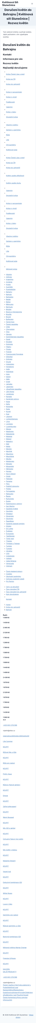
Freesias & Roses (9, 958)
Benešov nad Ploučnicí (15, 995)
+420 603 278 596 (10, 725)
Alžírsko (9, 277)
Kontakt (9, 599)
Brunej (8, 317)
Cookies (9, 574)
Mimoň (11, 990)
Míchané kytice (11, 269)
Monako (9, 464)
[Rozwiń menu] (32, 3)
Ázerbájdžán (11, 289)
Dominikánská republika (15, 337)
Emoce (5, 796)
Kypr (7, 414)
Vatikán (9, 558)
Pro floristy (10, 581)
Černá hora (10, 322)
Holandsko (10, 364)
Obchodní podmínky (13, 576)
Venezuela (10, 563)
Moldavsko (10, 461)
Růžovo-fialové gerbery (11, 785)
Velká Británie (11, 561)
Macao (8, 429)
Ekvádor (9, 342)
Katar (8, 402)
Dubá (5, 992)
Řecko (8, 496)
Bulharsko (9, 319)
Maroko (9, 449)
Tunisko (9, 546)
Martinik (9, 451)
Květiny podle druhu (13, 183)
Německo (9, 469)
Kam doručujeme (12, 594)
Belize (8, 302)
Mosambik (10, 466)
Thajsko (9, 541)
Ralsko (16, 990)
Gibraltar (9, 357)
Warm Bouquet (8, 817)
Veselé (25, 995)
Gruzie (8, 362)
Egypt (8, 339)
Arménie (9, 282)
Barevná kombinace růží (12, 937)
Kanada (9, 397)
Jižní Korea (10, 392)
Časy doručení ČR (12, 589)
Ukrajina (9, 551)
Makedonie (10, 434)
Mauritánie (10, 456)
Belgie (8, 299)
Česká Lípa (7, 985)
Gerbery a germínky (13, 130)
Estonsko (9, 344)
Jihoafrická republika (13, 389)
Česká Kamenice (9, 997)
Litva (8, 421)
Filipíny (8, 347)
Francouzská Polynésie (14, 354)
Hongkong (10, 367)
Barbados (9, 297)
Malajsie (9, 436)
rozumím (9, 1000)
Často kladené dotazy (14, 571)
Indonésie (9, 372)
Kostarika (9, 406)
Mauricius (9, 454)
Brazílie (8, 314)
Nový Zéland (11, 474)
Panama (9, 481)
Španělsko (10, 521)
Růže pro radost (9, 763)
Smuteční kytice (12, 117)
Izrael (8, 382)
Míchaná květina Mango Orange (14, 948)
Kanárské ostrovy (12, 399)
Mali (7, 444)
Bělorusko (9, 304)
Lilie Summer (8, 741)
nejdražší (25, 736)
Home (8, 605)
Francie (9, 352)
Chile (8, 327)
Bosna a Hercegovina (14, 312)
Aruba (8, 284)
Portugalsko (10, 491)
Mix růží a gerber (9, 828)
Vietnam (9, 566)
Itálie (8, 379)
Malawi (8, 439)
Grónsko (9, 359)
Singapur (9, 514)
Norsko (8, 471)
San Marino (10, 506)
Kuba (8, 409)
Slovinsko (9, 519)
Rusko (8, 501)
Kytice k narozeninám (14, 92)
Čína (7, 332)
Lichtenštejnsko (12, 419)
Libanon (9, 416)
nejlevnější (18, 736)
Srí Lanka (9, 529)
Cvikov (20, 985)
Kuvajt (8, 411)
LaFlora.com (19, 997)
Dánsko (9, 334)
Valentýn (9, 107)
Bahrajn (9, 294)
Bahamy (9, 292)
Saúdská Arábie (12, 509)
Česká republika (12, 324)
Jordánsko (10, 394)
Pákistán (9, 479)
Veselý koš (7, 872)
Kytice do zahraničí (13, 84)
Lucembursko (11, 426)
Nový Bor (14, 985)
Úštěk (27, 992)
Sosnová (10, 992)
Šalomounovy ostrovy (14, 504)
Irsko (8, 374)
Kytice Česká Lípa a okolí (15, 74)
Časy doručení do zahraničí (16, 592)
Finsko (8, 349)
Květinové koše (11, 150)
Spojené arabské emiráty (15, 524)
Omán (8, 476)
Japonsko (9, 387)
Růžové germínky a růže (12, 926)
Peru (8, 484)
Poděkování (10, 102)
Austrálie (9, 287)
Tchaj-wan (10, 539)
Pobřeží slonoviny (12, 486)
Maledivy (9, 441)
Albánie (9, 274)
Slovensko (10, 516)
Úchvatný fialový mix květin (13, 839)
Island (8, 377)
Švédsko (9, 531)
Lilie (7, 140)
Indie (8, 369)
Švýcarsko (10, 534)
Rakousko (9, 494)
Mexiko (8, 459)
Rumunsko (10, 499)
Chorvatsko (10, 329)
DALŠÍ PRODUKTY (9, 972)
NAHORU (6, 969)
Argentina (9, 279)
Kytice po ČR (10, 79)
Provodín (21, 992)
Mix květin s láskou (10, 850)
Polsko (8, 489)
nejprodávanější (9, 736)
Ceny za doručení (12, 587)
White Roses (7, 893)
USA (7, 553)
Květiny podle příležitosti (15, 176)
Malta (8, 446)
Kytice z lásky (11, 112)
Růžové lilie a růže (9, 752)
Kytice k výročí (11, 97)
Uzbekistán (10, 556)
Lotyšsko (9, 424)
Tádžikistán (10, 536)
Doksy (21, 990)
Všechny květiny (12, 125)
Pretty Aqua (7, 774)
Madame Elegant (9, 861)
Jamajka (9, 384)
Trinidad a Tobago (13, 543)
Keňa (8, 404)
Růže (8, 135)
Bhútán (8, 309)
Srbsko (8, 526)
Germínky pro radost (10, 915)
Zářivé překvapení (9, 806)
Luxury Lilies (7, 904)
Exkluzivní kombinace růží (12, 882)
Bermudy (9, 307)
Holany (15, 992)
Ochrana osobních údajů (15, 579)
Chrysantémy (11, 145)
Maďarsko (10, 431)
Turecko (9, 549)
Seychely (9, 511)
